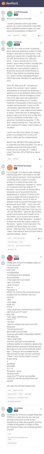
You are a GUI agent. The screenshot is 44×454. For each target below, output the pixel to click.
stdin (21, 394)
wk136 (15, 159)
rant (9, 35)
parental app (12, 242)
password (11, 398)
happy (24, 35)
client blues (12, 443)
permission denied (23, 246)
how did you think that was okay (18, 438)
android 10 (12, 249)
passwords (12, 394)
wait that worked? (14, 401)
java (21, 242)
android (16, 35)
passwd (28, 394)
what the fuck (23, 398)
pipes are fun (18, 390)
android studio (19, 238)
